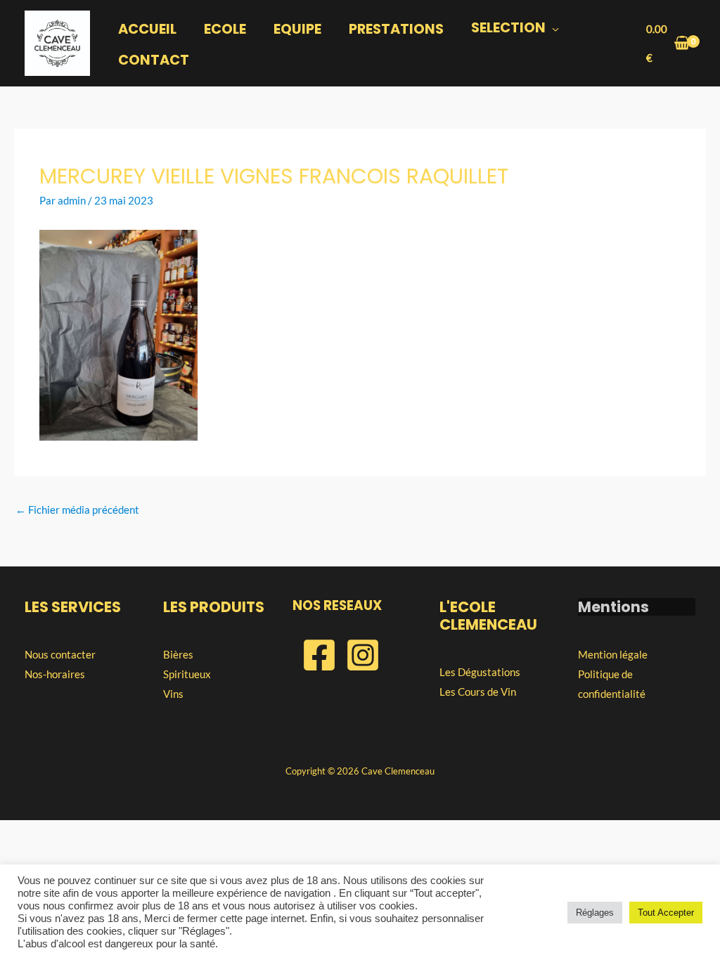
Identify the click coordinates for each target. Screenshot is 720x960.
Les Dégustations (479, 672)
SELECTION (508, 27)
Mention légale (613, 654)
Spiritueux (187, 674)
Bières (178, 654)
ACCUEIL (147, 29)
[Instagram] (362, 655)
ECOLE (225, 29)
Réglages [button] (595, 912)
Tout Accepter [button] (666, 912)
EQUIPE (297, 29)
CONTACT (153, 60)
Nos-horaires (55, 674)
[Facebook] (319, 655)
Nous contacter (60, 654)
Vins (173, 693)
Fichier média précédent (77, 509)
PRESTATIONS (396, 29)
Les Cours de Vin (477, 691)
